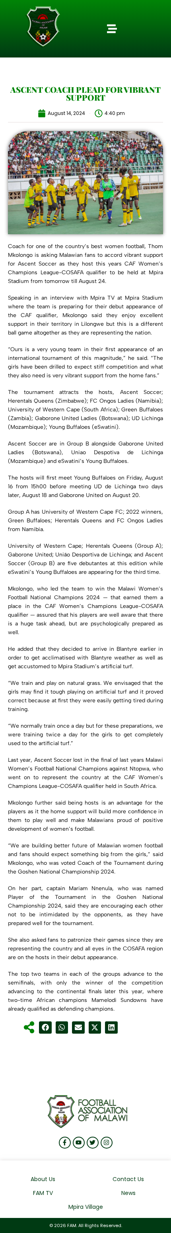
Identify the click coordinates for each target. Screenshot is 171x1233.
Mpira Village (85, 1207)
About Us (43, 1179)
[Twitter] (93, 1143)
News (128, 1193)
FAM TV (43, 1193)
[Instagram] (107, 1143)
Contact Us (128, 1179)
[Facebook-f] (65, 1143)
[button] (112, 28)
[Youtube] (79, 1143)
